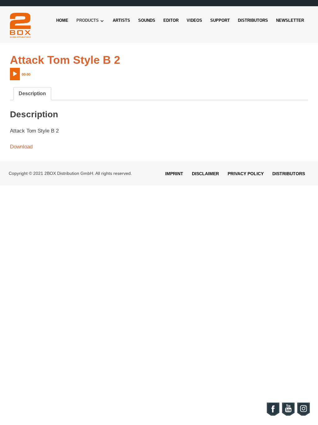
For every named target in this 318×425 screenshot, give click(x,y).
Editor (171, 20)
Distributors (253, 20)
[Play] (15, 74)
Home (62, 20)
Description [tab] (32, 93)
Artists (121, 20)
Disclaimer (205, 173)
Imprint (174, 173)
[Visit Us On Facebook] (272, 415)
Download (21, 147)
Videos (194, 20)
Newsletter (290, 20)
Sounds (146, 20)
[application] (33, 72)
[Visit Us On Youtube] (288, 415)
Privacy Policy (246, 173)
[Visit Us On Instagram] (303, 415)
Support (220, 20)
